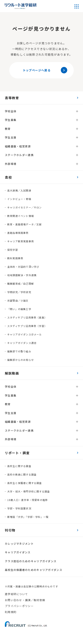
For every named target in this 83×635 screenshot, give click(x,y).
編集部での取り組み (19, 351)
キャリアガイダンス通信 (21, 343)
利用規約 (10, 612)
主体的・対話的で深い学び (23, 266)
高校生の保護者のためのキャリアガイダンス (33, 570)
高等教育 (12, 97)
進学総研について (16, 594)
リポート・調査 (17, 452)
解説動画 (12, 373)
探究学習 (12, 249)
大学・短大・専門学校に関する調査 (28, 491)
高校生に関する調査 (19, 466)
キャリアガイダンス (18, 552)
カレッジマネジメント (19, 543)
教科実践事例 (15, 258)
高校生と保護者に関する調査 (24, 483)
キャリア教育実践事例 (20, 241)
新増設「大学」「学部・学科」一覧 (28, 516)
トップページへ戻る (37, 70)
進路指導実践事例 (18, 232)
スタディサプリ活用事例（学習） (27, 326)
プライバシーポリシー (19, 606)
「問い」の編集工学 (19, 309)
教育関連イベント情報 (20, 216)
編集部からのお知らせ (20, 359)
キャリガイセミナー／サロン (24, 207)
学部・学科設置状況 (19, 508)
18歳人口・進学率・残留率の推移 (27, 500)
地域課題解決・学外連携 (21, 275)
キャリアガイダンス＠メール (24, 334)
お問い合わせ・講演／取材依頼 (25, 600)
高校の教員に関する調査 (21, 474)
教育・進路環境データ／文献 (24, 224)
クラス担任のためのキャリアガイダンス (30, 561)
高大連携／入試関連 (19, 190)
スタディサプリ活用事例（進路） (27, 317)
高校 (8, 177)
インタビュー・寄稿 (19, 199)
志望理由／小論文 (18, 300)
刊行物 (10, 530)
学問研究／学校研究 (19, 292)
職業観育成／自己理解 (20, 283)
